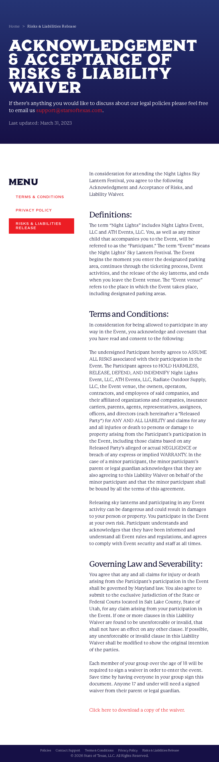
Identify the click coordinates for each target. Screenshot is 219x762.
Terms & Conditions (99, 750)
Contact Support (68, 750)
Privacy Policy (128, 750)
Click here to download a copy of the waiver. (137, 710)
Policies (45, 750)
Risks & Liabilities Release (160, 750)
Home (14, 26)
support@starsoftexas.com (69, 110)
